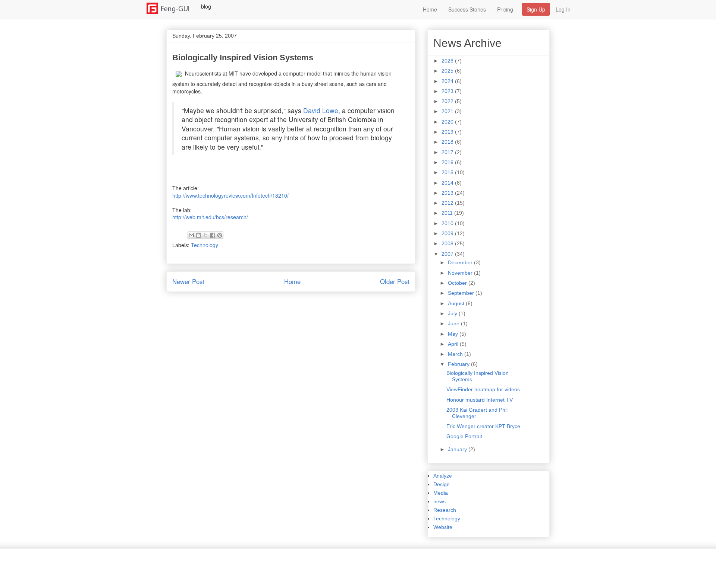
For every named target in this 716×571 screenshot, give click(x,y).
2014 (448, 183)
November (461, 273)
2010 (448, 223)
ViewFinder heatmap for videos (483, 389)
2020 (448, 122)
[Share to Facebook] (212, 235)
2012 (448, 203)
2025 (448, 71)
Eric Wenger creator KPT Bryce (483, 426)
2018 (448, 142)
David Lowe (320, 110)
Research (444, 510)
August (457, 303)
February (459, 364)
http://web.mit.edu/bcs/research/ (210, 217)
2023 (448, 91)
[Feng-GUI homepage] (172, 6)
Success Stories (467, 9)
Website (442, 527)
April (454, 344)
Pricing (505, 9)
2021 (448, 111)
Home (430, 9)
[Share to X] (205, 235)
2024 (448, 81)
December (461, 262)
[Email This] (191, 235)
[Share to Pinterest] (219, 235)
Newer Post (188, 281)
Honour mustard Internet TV (479, 400)
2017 (448, 152)
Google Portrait (464, 436)
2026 (448, 61)
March (456, 354)
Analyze (442, 476)
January (458, 449)
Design (441, 484)
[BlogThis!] (198, 235)
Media (440, 493)
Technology (204, 245)
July (453, 313)
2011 (448, 213)
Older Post (394, 281)
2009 (448, 233)
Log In (563, 9)
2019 (448, 132)
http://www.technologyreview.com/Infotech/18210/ (230, 195)
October (458, 283)
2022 (448, 101)
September (461, 293)
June (454, 323)
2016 (448, 162)
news (439, 501)
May (453, 334)
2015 (448, 172)
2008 (448, 243)
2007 (448, 254)
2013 (448, 193)
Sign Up (536, 9)
